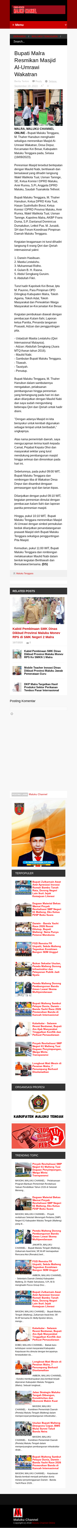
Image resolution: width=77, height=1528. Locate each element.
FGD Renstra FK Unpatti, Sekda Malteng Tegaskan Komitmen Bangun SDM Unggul (46, 947)
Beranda (19, 36)
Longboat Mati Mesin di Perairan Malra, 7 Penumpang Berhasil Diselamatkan (46, 1067)
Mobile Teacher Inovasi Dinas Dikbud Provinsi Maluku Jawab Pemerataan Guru (43, 670)
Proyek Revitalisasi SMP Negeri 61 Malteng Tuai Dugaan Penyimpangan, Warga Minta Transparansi (47, 1049)
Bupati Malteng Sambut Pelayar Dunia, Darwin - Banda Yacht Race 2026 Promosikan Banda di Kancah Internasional (46, 1009)
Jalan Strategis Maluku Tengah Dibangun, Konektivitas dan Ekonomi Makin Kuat (46, 1396)
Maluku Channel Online (43, 1523)
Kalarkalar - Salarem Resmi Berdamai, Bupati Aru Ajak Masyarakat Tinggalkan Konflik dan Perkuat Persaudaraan (47, 1029)
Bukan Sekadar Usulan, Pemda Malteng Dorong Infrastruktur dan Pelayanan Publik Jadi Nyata (46, 969)
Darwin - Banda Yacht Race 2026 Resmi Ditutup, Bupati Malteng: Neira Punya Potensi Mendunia (45, 929)
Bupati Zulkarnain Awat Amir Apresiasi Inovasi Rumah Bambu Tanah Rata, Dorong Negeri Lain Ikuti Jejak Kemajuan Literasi (46, 889)
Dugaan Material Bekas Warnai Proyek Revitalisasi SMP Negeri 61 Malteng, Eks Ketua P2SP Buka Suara (46, 909)
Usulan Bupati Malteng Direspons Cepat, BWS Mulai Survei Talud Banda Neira (46, 1427)
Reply (39, 81)
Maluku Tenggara (45, 36)
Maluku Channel (38, 794)
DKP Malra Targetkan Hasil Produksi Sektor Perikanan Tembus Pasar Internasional (41, 687)
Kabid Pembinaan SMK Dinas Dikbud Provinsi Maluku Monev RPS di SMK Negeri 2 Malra (36, 633)
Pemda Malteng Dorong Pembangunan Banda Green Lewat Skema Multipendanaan (46, 987)
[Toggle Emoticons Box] (12, 714)
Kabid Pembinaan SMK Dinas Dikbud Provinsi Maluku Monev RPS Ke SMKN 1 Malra (43, 654)
